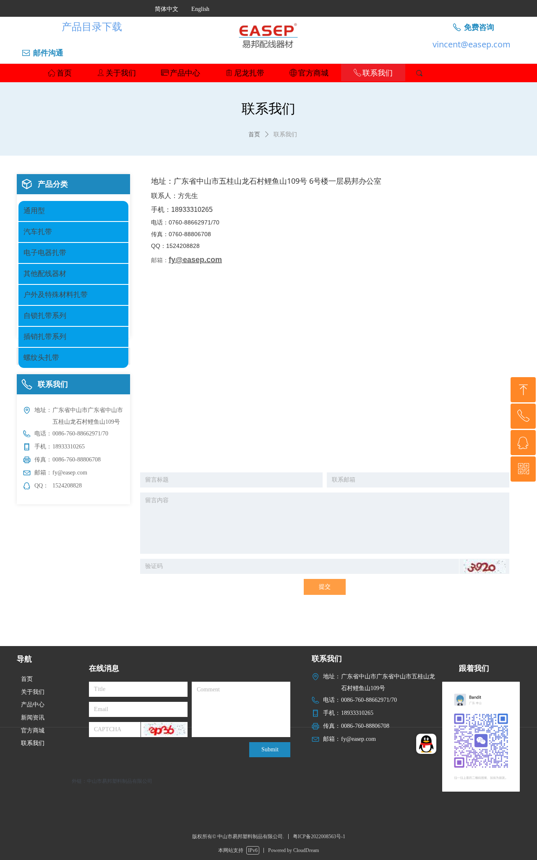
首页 (254, 134)
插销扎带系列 (44, 337)
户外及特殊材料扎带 (55, 295)
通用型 (34, 211)
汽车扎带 (37, 232)
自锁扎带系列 (44, 316)
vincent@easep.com (472, 44)
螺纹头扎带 (41, 358)
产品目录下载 (92, 26)
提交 (325, 587)
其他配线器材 (44, 274)
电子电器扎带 (44, 253)
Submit (270, 749)
